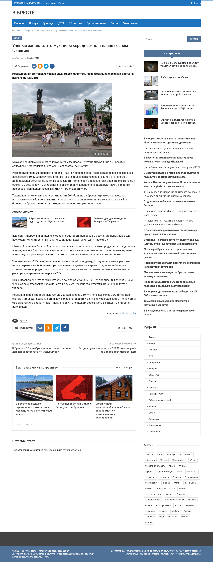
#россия (188, 511)
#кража (166, 483)
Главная (19, 23)
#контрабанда (191, 477)
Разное (152, 406)
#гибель (183, 466)
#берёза (163, 460)
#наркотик (182, 494)
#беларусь (150, 460)
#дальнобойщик (165, 471)
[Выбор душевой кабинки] (151, 81)
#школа (148, 522)
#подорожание (163, 505)
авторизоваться (72, 450)
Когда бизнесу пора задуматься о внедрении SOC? (172, 167)
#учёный (23, 321)
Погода (152, 381)
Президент (154, 387)
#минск (148, 488)
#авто (159, 454)
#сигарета (150, 517)
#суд (161, 517)
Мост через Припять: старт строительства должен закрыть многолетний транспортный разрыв (170, 253)
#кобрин (177, 477)
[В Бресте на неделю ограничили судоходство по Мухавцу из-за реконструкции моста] (19, 222)
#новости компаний (174, 500)
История (153, 369)
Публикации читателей (160, 400)
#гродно (149, 471)
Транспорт (154, 419)
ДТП (61, 23)
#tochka (149, 454)
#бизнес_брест (178, 460)
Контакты (51, 3)
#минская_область (166, 488)
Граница (48, 23)
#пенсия (192, 500)
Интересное (154, 362)
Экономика (130, 23)
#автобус (171, 454)
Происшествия (96, 23)
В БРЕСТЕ (23, 13)
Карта (61, 3)
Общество (75, 23)
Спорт (114, 23)
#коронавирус (152, 483)
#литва (177, 483)
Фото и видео (155, 425)
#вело (172, 466)
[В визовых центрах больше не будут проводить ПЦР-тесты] (151, 109)
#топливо (172, 517)
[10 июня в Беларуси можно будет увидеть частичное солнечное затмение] (151, 66)
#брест (193, 460)
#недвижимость (153, 500)
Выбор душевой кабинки (174, 77)
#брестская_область (155, 466)
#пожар (178, 505)
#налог (169, 494)
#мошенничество (153, 494)
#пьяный (163, 511)
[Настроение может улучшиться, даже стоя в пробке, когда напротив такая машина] (151, 95)
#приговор (150, 511)
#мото (182, 488)
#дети (180, 471)
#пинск (148, 505)
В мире (33, 23)
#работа (175, 511)
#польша (190, 505)
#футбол (185, 517)
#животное (192, 471)
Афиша (152, 337)
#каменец (164, 477)
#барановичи (186, 454)
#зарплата (150, 477)
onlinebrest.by (127, 313)
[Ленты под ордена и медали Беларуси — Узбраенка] (84, 222)
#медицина (190, 483)
